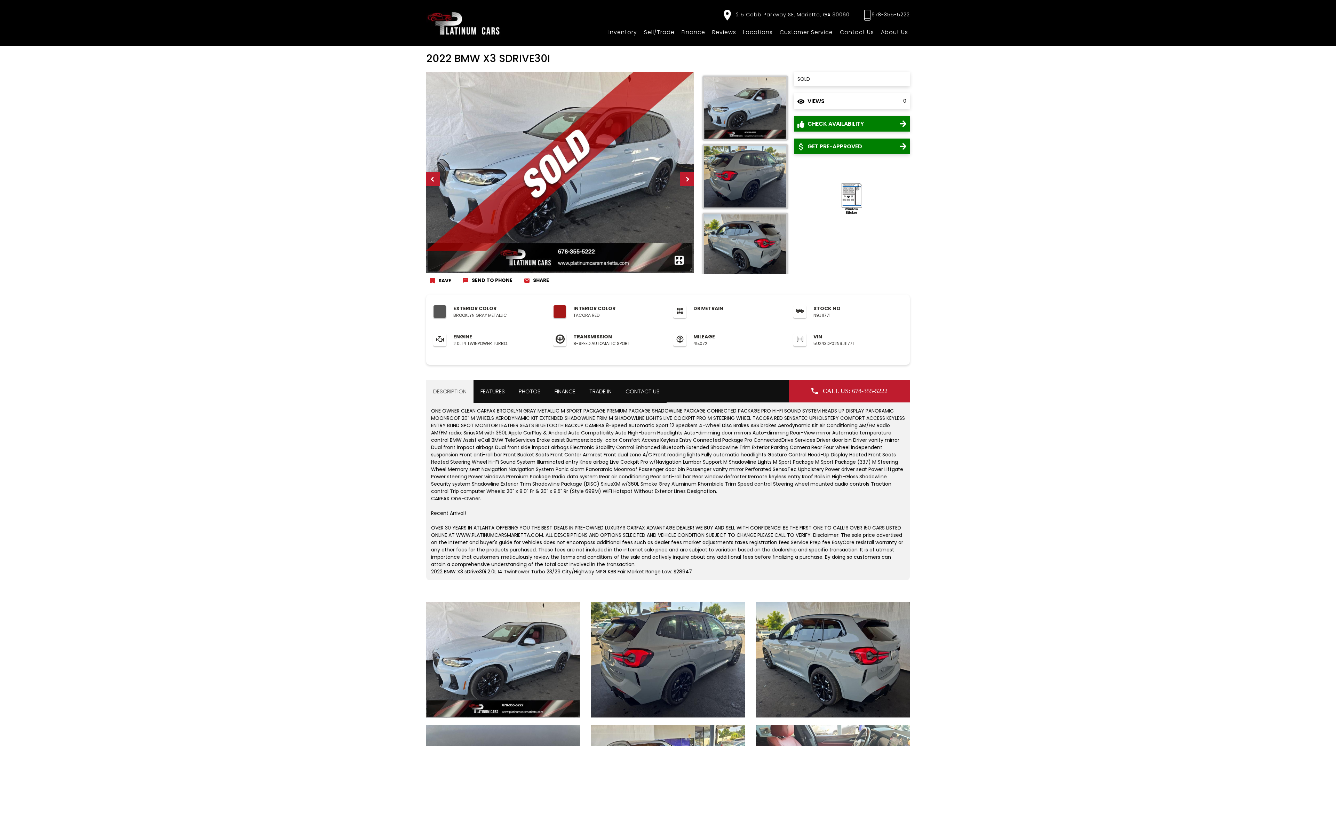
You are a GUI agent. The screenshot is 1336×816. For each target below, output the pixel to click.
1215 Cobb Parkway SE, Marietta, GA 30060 (791, 14)
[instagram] (677, 753)
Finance (693, 32)
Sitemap (613, 804)
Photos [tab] (530, 391)
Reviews (724, 32)
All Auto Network (893, 804)
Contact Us (857, 32)
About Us (894, 32)
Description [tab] (450, 391)
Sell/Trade (659, 32)
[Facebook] (697, 753)
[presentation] (433, 179)
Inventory (623, 32)
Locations (758, 32)
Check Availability (835, 124)
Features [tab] (492, 391)
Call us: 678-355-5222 (855, 390)
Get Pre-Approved (834, 146)
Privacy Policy (549, 804)
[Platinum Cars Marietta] (464, 23)
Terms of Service (584, 804)
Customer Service (806, 32)
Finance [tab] (565, 391)
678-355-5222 (891, 14)
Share (541, 280)
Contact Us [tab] (643, 391)
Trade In (600, 391)
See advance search (1307, 805)
